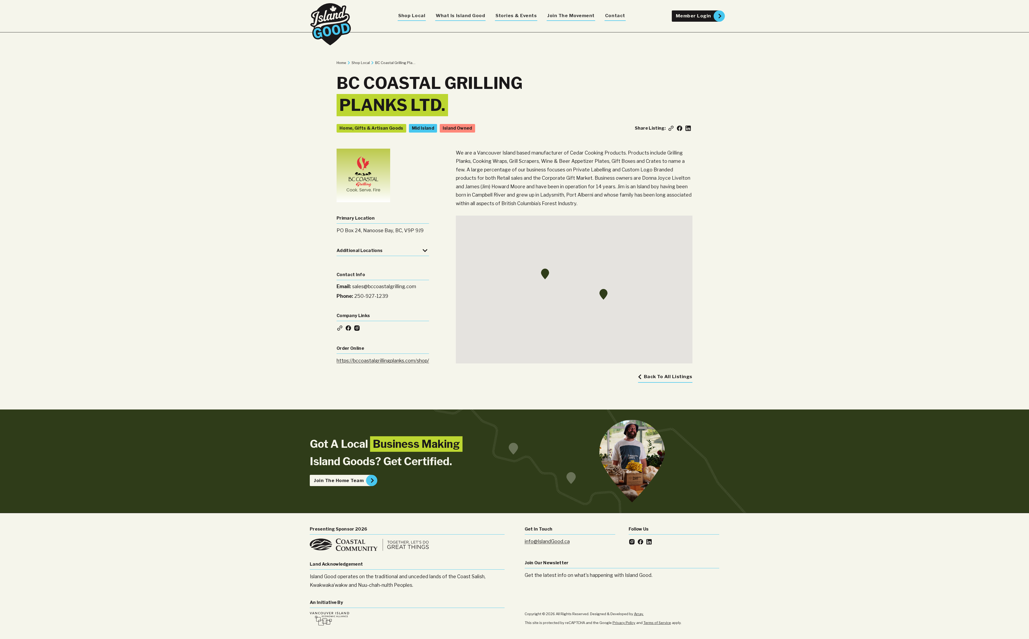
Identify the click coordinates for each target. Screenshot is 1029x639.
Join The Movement (571, 15)
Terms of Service (657, 623)
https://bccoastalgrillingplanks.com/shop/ (383, 360)
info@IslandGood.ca (547, 541)
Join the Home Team (339, 480)
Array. (639, 614)
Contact (615, 15)
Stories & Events (516, 15)
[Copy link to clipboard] (671, 128)
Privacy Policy (624, 623)
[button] (603, 294)
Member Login (693, 15)
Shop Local (411, 15)
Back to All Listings (668, 376)
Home (341, 63)
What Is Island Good (460, 15)
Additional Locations (359, 250)
